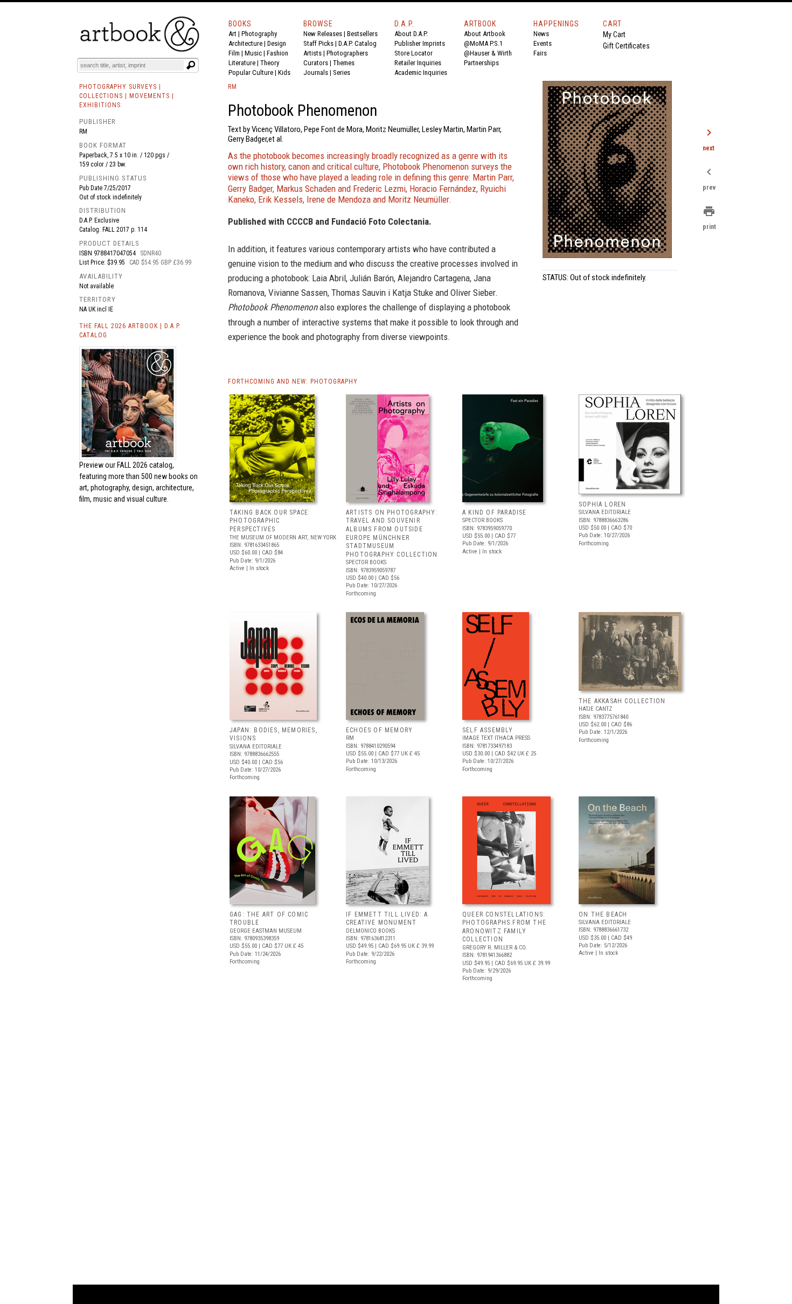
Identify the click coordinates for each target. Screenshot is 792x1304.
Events (542, 43)
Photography (259, 34)
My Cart (614, 34)
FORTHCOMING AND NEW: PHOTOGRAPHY (293, 381)
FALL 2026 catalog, (145, 465)
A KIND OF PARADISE (494, 512)
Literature (241, 63)
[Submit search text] (191, 65)
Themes (344, 63)
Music (253, 53)
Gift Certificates (626, 45)
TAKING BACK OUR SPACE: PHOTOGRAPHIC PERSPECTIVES (270, 521)
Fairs (540, 53)
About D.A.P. (411, 34)
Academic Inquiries (420, 72)
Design (276, 43)
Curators (315, 63)
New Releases (322, 34)
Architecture (245, 43)
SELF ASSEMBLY (487, 730)
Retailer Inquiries (417, 63)
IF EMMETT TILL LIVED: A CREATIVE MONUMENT (387, 919)
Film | (236, 53)
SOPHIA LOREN (602, 504)
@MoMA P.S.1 (483, 43)
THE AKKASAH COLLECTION (622, 701)
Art (232, 34)
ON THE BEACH (603, 914)
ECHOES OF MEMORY (379, 730)
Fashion (277, 53)
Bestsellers (362, 34)
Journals (315, 72)
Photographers (347, 53)
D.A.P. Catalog (357, 43)
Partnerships (481, 63)
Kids (284, 72)
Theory (269, 63)
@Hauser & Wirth (488, 53)
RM (83, 131)
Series (341, 72)
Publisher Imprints (419, 43)
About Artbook (484, 34)
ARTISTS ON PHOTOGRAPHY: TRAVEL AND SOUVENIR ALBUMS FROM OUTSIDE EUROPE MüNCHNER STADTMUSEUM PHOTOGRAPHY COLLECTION (392, 533)
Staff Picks (318, 43)
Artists (312, 53)
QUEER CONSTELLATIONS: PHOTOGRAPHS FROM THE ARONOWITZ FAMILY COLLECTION (504, 927)
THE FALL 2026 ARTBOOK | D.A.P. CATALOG (130, 330)
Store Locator (413, 53)
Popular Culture (250, 72)
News (541, 34)
